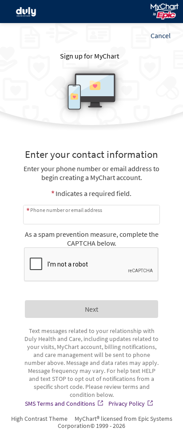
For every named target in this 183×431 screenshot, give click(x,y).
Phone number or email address (66, 210)
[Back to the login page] (31, 12)
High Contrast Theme (39, 419)
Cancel (161, 35)
